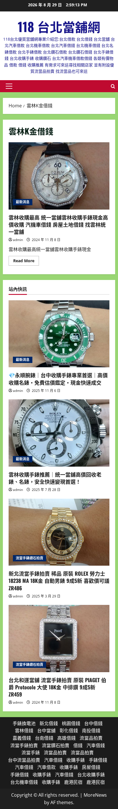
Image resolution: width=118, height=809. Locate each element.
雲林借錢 (24, 730)
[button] (9, 86)
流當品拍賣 (91, 738)
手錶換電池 (24, 723)
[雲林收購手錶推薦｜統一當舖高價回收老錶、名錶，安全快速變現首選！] (59, 433)
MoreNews (95, 795)
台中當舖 (46, 730)
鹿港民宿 (73, 782)
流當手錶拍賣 (24, 745)
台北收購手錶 (91, 774)
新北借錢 (49, 723)
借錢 (77, 745)
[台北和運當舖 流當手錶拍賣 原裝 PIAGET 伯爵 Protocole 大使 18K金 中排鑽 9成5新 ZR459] (59, 638)
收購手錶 (75, 760)
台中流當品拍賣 (24, 760)
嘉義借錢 (22, 738)
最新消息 (23, 202)
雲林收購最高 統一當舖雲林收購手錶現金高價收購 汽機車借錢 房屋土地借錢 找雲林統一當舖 (59, 176)
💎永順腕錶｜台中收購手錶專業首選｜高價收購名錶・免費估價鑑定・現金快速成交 (58, 378)
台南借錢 (44, 738)
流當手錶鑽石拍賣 (29, 558)
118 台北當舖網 (59, 26)
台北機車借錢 (24, 782)
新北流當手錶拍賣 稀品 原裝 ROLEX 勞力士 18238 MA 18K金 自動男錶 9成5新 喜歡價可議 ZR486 (59, 580)
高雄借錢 (66, 738)
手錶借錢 (98, 760)
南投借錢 (91, 730)
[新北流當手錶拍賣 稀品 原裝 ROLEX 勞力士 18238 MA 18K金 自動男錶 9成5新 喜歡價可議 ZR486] (59, 532)
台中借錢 (93, 723)
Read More (26, 262)
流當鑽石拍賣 (55, 745)
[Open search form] (113, 86)
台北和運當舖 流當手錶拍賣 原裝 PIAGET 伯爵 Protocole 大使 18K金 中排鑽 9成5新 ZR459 (57, 687)
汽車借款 (46, 767)
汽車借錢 (95, 745)
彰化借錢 (69, 730)
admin (18, 239)
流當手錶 (30, 752)
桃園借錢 (71, 723)
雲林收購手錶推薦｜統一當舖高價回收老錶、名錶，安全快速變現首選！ (55, 478)
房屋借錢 (91, 767)
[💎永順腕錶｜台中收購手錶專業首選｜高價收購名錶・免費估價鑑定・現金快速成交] (59, 334)
